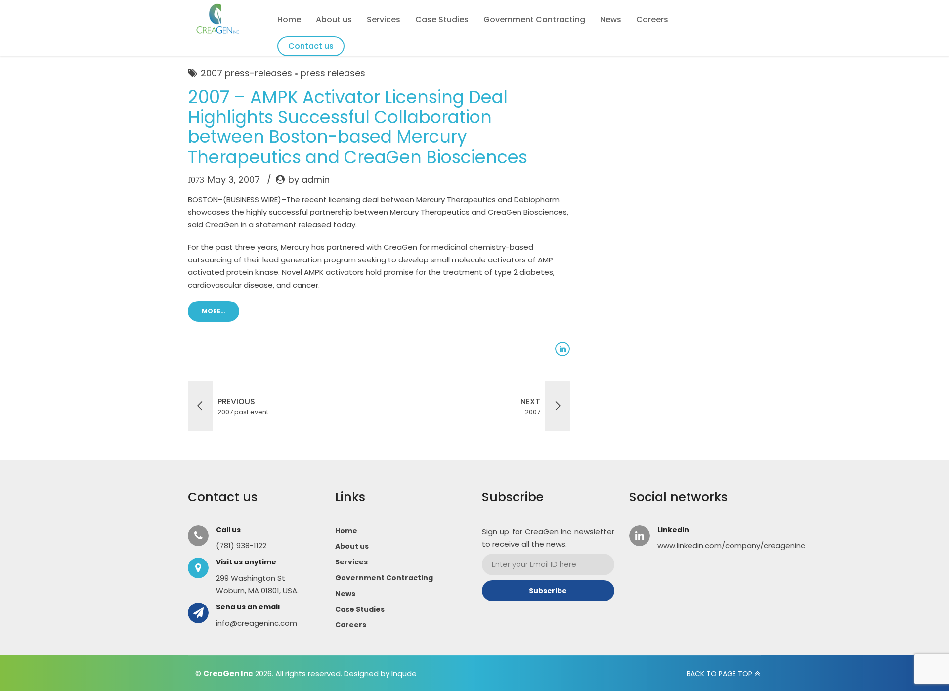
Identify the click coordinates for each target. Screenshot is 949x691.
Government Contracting (534, 19)
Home (289, 19)
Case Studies (442, 19)
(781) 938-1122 (241, 545)
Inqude (404, 673)
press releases (333, 73)
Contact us (311, 46)
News (610, 19)
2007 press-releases (246, 73)
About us (334, 19)
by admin (309, 179)
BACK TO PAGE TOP (719, 674)
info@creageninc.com (256, 623)
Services (383, 19)
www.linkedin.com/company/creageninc (731, 545)
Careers (652, 19)
